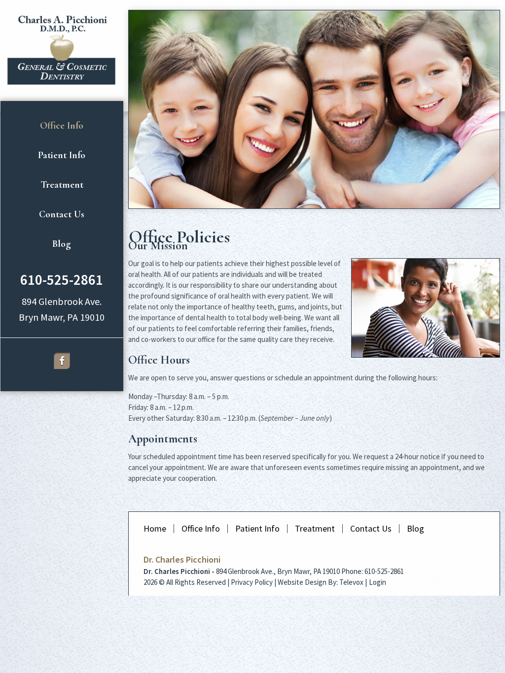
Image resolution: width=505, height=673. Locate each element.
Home (155, 528)
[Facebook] (62, 361)
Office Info (200, 528)
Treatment (315, 528)
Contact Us (371, 528)
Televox (351, 582)
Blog (415, 528)
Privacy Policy (252, 582)
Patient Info (257, 528)
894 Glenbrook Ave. (62, 301)
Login (377, 582)
